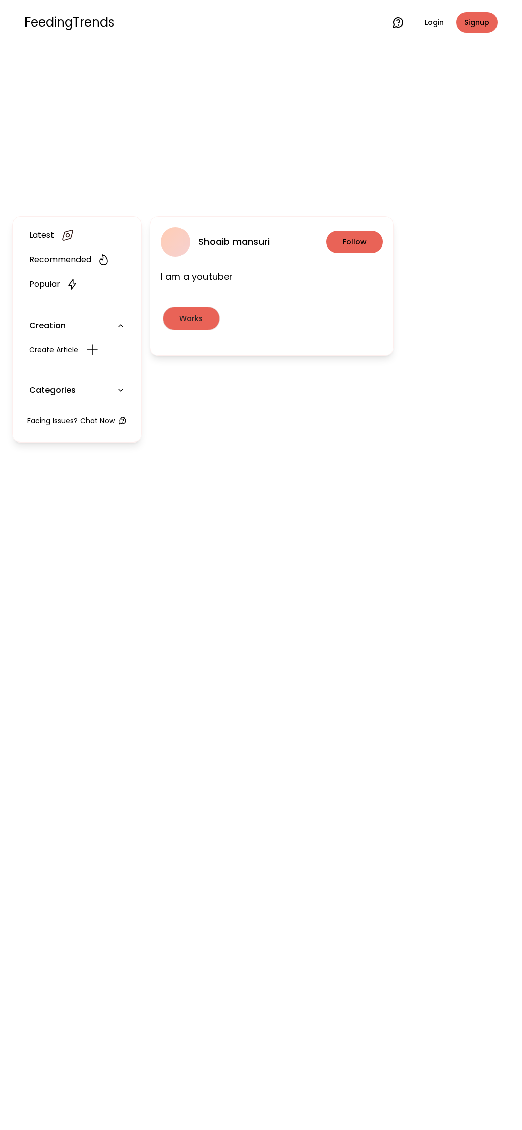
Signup (476, 22)
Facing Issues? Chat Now (71, 420)
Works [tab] (191, 318)
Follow (355, 242)
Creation (47, 325)
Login (434, 22)
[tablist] (272, 318)
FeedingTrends (69, 22)
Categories (52, 390)
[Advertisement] (261, 128)
